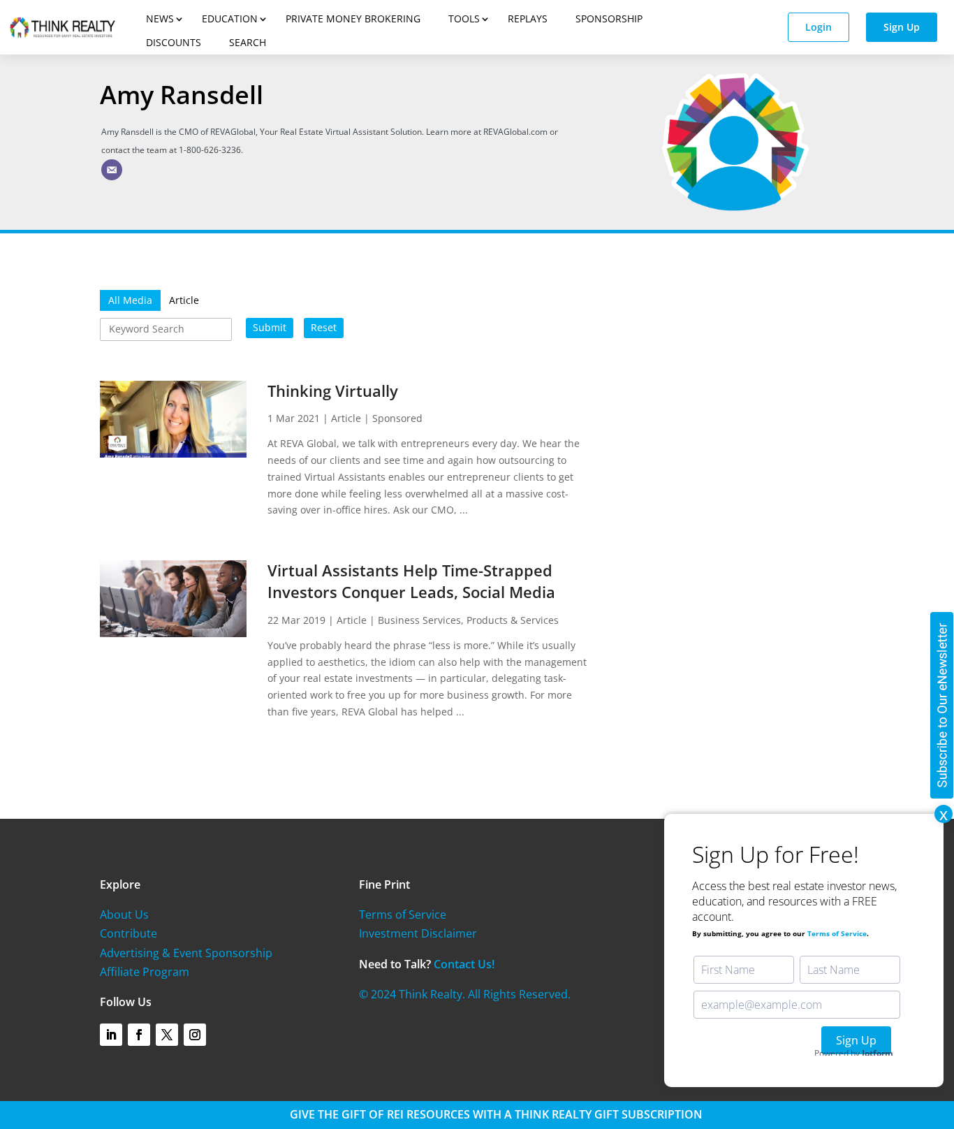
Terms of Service (402, 914)
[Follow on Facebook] (139, 1035)
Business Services (419, 620)
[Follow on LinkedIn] (111, 1035)
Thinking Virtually (332, 390)
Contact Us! (464, 964)
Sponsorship (609, 18)
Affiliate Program (144, 971)
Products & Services (513, 620)
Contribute (128, 933)
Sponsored (397, 418)
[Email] (111, 169)
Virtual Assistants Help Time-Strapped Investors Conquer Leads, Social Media (411, 581)
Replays (528, 18)
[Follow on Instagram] (195, 1035)
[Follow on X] (167, 1035)
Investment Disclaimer (418, 933)
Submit (269, 327)
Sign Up (901, 27)
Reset (324, 327)
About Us (124, 914)
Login (818, 27)
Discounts (173, 42)
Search (247, 42)
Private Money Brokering (353, 18)
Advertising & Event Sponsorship (186, 953)
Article (346, 418)
